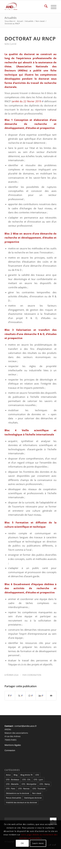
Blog (15, 775)
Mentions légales (13, 745)
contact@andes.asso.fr (26, 725)
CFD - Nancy (45, 784)
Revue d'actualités (13, 798)
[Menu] (51, 6)
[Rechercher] (44, 6)
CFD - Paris (10, 788)
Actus (8, 775)
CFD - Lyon (38, 779)
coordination (34, 675)
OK (22, 843)
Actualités (11, 18)
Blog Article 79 (26, 775)
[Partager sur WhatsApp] (31, 695)
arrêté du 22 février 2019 (26, 101)
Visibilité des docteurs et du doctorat (21, 802)
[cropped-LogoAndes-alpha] (25, 6)
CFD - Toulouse (39, 788)
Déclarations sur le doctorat (17, 793)
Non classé (10, 44)
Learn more (38, 843)
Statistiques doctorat (33, 798)
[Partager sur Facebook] (10, 695)
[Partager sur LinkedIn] (41, 695)
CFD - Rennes (23, 788)
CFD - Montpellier (29, 784)
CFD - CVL (26, 779)
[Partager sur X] (20, 695)
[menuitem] (44, 6)
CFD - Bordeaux (12, 779)
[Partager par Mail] (51, 695)
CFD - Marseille (12, 784)
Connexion (10, 750)
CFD (37, 775)
